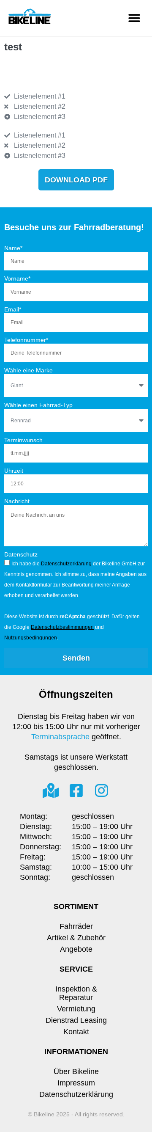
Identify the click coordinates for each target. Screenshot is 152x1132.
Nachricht (17, 501)
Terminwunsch (23, 440)
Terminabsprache (60, 737)
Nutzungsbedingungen (30, 638)
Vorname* (17, 278)
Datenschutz (21, 554)
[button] (134, 18)
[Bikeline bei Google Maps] (50, 790)
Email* (12, 309)
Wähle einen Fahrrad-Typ (38, 405)
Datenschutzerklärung (66, 564)
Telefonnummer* (26, 339)
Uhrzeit (13, 470)
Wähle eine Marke (28, 370)
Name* (13, 248)
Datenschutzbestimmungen (62, 627)
